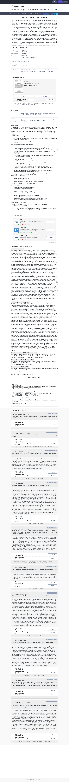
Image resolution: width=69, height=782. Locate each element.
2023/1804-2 (25, 562)
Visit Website (51, 222)
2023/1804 (45, 561)
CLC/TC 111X (47, 741)
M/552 (45, 446)
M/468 (30, 562)
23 (22, 104)
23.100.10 (30, 13)
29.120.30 (22, 561)
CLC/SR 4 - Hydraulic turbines (27, 60)
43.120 (27, 561)
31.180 (34, 697)
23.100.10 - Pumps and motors (28, 55)
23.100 (24, 104)
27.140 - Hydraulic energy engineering (29, 57)
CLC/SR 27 (40, 478)
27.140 (34, 13)
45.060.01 (35, 523)
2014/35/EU (36, 446)
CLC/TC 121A (41, 675)
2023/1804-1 (52, 561)
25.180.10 (35, 478)
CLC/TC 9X (40, 523)
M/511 (41, 446)
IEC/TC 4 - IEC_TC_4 (25, 61)
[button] (46, 14)
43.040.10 (34, 741)
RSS (42, 779)
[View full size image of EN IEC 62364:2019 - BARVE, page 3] (18, 87)
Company (32, 779)
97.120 (24, 446)
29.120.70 (35, 589)
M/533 (39, 562)
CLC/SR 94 (40, 589)
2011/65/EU (40, 741)
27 (31, 104)
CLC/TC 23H (44, 562)
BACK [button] (11, 13)
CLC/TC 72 (50, 446)
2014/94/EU (39, 561)
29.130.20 (34, 675)
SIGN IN (65, 1)
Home (27, 779)
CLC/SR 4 (39, 13)
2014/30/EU (29, 446)
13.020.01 (28, 741)
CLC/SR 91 (40, 697)
